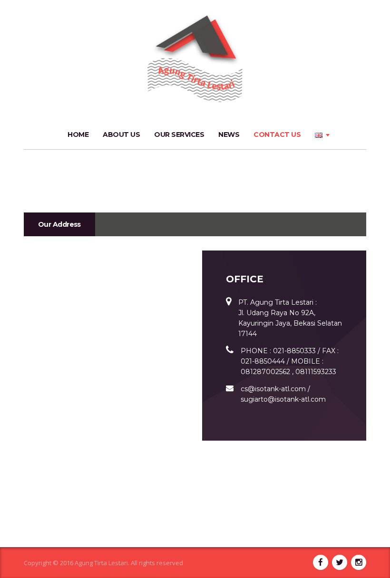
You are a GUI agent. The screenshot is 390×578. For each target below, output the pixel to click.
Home (78, 134)
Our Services (179, 134)
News (228, 134)
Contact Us (277, 134)
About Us (121, 134)
